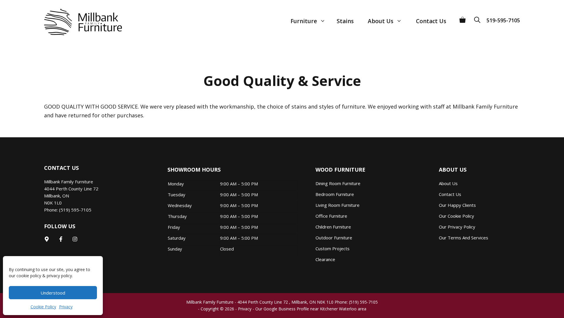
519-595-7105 (503, 20)
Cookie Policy (43, 306)
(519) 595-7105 (75, 210)
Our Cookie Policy (456, 216)
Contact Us (431, 21)
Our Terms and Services (463, 238)
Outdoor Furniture (333, 238)
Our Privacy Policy (457, 227)
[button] (479, 17)
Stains (345, 21)
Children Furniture (333, 227)
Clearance (325, 259)
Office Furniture (331, 216)
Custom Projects (332, 248)
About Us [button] (380, 21)
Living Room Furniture (337, 205)
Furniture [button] (304, 21)
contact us (450, 194)
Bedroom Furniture (334, 194)
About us (448, 183)
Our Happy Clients (457, 205)
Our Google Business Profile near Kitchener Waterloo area (310, 309)
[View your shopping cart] (462, 17)
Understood (53, 293)
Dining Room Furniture (337, 183)
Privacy (66, 306)
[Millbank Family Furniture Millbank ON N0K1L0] (77, 22)
